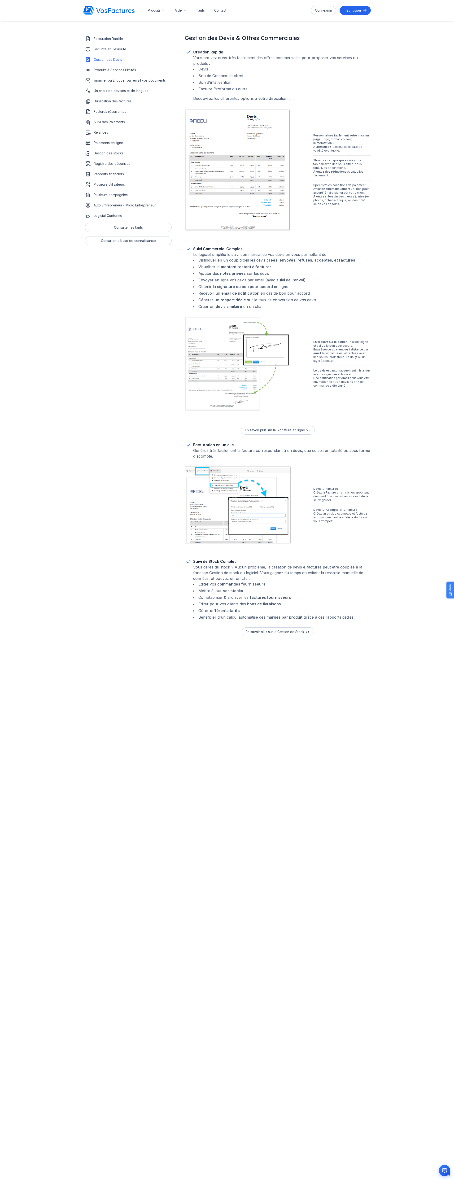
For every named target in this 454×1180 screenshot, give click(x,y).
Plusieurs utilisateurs (109, 184)
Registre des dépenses (112, 164)
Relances (101, 132)
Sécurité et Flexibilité (110, 49)
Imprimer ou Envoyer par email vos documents (130, 80)
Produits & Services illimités (115, 70)
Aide (178, 10)
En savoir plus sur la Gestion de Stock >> (278, 632)
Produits (154, 10)
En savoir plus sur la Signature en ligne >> (278, 430)
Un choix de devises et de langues (121, 91)
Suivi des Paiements (109, 122)
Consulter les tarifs (128, 227)
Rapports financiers (109, 174)
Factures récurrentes (110, 111)
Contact (220, 10)
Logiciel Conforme (108, 216)
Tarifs (200, 10)
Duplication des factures (112, 101)
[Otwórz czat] (444, 1170)
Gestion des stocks (108, 153)
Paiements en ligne (108, 143)
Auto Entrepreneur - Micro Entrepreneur (125, 205)
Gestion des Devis (108, 59)
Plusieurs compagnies (111, 195)
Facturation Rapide (108, 39)
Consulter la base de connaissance (128, 241)
